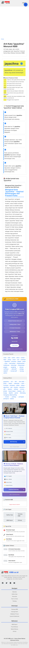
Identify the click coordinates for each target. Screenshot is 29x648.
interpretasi (21, 365)
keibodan (16, 383)
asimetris (21, 387)
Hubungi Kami (14, 611)
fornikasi (5, 385)
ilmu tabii (21, 381)
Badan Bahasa (14, 629)
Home (2, 39)
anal (9, 357)
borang (22, 371)
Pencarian (14, 596)
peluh (24, 361)
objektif (5, 371)
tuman (22, 357)
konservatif (14, 371)
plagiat (5, 367)
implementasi (20, 363)
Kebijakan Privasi (14, 614)
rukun (17, 357)
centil (13, 357)
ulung (9, 359)
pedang (14, 397)
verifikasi (5, 369)
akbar (18, 385)
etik (4, 389)
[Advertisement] (14, 22)
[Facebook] (2, 583)
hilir (16, 381)
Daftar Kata (14, 594)
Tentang (14, 601)
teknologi (13, 365)
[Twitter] (6, 583)
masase (19, 391)
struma (22, 389)
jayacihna (6, 381)
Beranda (14, 591)
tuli (12, 381)
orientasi (23, 359)
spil (11, 387)
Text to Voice (14, 598)
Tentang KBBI (14, 609)
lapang (10, 389)
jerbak (5, 391)
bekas (22, 385)
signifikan (7, 361)
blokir (5, 383)
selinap (16, 389)
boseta (16, 387)
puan (6, 363)
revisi (14, 359)
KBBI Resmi (14, 624)
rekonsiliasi (12, 363)
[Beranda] (5, 2)
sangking (13, 367)
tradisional (6, 365)
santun (5, 373)
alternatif (14, 369)
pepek (19, 361)
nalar (4, 359)
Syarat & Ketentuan (14, 616)
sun (18, 359)
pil (23, 391)
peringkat (21, 397)
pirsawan (12, 385)
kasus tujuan (12, 391)
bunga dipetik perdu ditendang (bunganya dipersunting (14, 394)
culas (4, 357)
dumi (22, 383)
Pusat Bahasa (14, 626)
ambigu (22, 369)
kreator (7, 397)
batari (10, 383)
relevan (21, 367)
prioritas (13, 361)
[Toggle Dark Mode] (26, 4)
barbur (12, 398)
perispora (6, 398)
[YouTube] (14, 583)
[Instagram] (10, 583)
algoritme (6, 387)
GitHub (14, 631)
